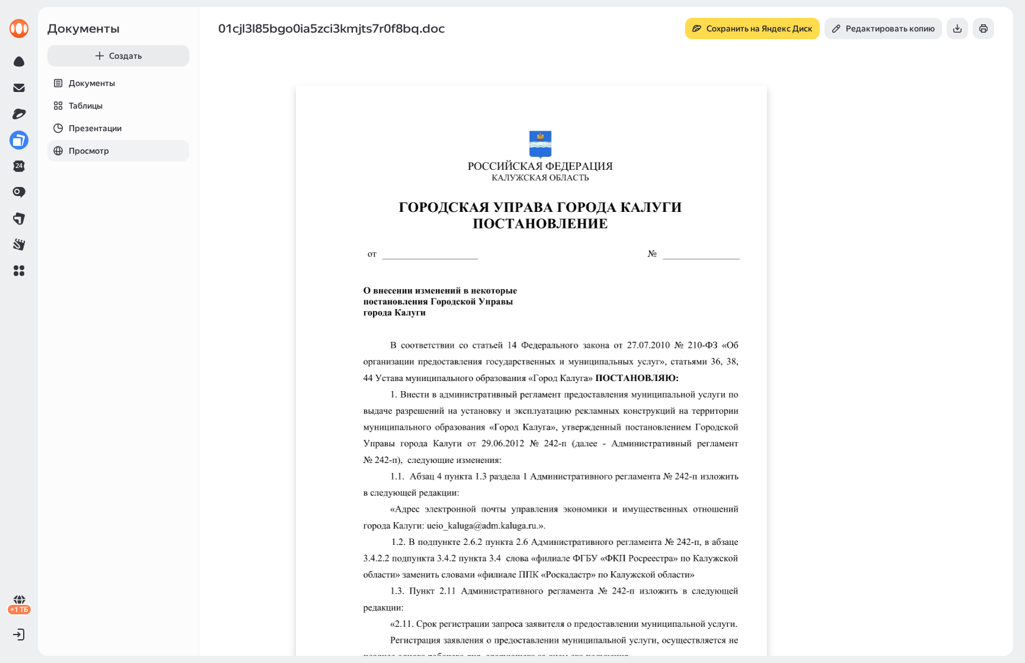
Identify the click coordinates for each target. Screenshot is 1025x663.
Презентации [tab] (95, 128)
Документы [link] (83, 28)
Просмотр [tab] (89, 151)
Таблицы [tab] (86, 105)
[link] (18, 28)
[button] (18, 270)
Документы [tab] (92, 83)
